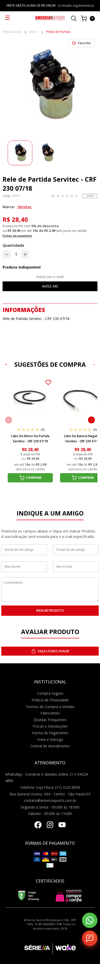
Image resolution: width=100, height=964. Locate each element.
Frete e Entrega (50, 739)
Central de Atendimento (50, 745)
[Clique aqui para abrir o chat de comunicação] (89, 938)
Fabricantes (50, 713)
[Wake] (64, 948)
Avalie (90, 195)
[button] (91, 420)
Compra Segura (50, 693)
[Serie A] (38, 948)
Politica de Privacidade (50, 699)
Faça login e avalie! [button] (53, 651)
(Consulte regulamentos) (76, 5)
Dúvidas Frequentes (50, 719)
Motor (33, 32)
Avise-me (50, 286)
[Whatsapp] (89, 920)
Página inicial (12, 32)
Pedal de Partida (58, 32)
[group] (20, 153)
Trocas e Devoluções (50, 726)
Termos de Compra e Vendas (50, 706)
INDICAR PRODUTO (50, 610)
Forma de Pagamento (50, 732)
